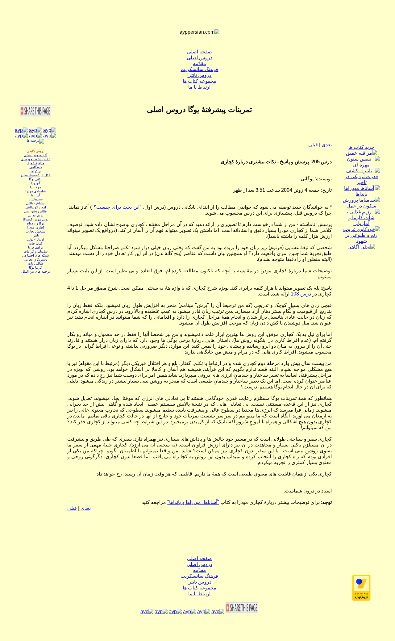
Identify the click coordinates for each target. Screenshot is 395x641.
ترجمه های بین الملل (35, 271)
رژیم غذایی (35, 215)
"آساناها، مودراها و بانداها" (193, 502)
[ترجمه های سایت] (35, 140)
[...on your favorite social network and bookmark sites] (35, 114)
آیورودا (35, 183)
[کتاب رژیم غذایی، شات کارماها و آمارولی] (361, 223)
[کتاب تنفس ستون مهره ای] (361, 164)
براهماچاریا (35, 247)
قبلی (313, 144)
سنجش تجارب (35, 231)
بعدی (326, 144)
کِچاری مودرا (35, 227)
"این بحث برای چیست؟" (116, 207)
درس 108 (301, 293)
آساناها (35, 195)
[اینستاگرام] (21, 130)
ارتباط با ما (199, 87)
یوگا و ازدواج (35, 223)
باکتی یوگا (35, 179)
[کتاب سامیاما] (361, 205)
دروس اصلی (199, 57)
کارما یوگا (35, 267)
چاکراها (36, 171)
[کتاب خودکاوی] (361, 241)
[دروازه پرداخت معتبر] (361, 599)
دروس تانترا (199, 75)
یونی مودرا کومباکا (35, 219)
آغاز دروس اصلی (35, 155)
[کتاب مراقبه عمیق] (361, 153)
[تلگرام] (35, 135)
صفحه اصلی (199, 51)
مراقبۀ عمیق (35, 163)
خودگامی (35, 167)
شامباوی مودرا (35, 191)
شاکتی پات (35, 263)
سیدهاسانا (36, 199)
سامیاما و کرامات (36, 251)
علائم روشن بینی (35, 211)
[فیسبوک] (49, 130)
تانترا (35, 235)
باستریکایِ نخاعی (36, 259)
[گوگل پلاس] (35, 130)
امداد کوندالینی (35, 207)
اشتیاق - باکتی (35, 203)
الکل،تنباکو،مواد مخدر (35, 175)
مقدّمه (199, 63)
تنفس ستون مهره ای (35, 159)
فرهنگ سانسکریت (199, 69)
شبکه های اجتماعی (35, 255)
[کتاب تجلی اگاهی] (361, 246)
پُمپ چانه (35, 243)
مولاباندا (35, 187)
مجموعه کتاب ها (199, 81)
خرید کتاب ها (361, 147)
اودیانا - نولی (35, 239)
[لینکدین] (49, 135)
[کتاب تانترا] (361, 182)
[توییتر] (21, 135)
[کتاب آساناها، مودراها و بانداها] (361, 194)
